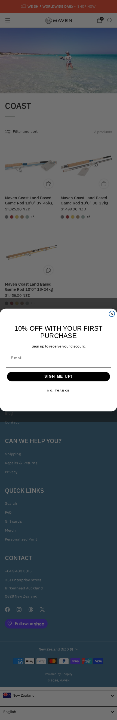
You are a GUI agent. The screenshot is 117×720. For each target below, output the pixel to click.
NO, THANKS (58, 390)
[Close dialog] (112, 314)
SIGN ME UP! (58, 377)
